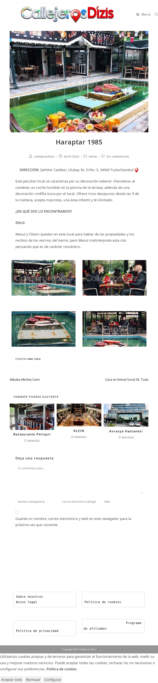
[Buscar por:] (155, 14)
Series (93, 156)
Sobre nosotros (29, 596)
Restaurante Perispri (32, 434)
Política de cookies (103, 602)
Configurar (52, 679)
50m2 (30, 358)
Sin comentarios (118, 156)
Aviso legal (26, 602)
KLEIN (79, 431)
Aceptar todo (11, 679)
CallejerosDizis (44, 156)
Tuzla (37, 358)
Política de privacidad (37, 631)
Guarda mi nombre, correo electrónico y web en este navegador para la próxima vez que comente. (73, 521)
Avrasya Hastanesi (126, 431)
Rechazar (33, 679)
